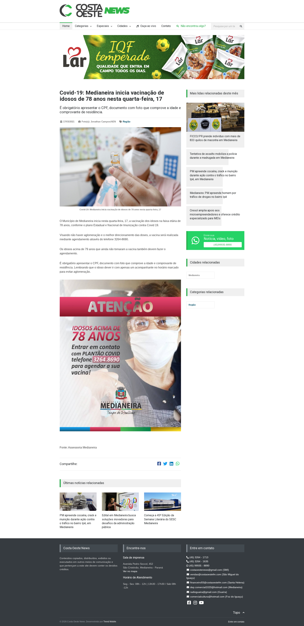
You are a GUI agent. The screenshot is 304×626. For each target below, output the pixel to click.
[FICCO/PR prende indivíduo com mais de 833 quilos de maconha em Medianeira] (215, 117)
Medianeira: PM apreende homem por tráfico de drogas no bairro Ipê (213, 195)
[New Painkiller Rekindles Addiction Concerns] (78, 501)
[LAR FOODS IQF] (152, 56)
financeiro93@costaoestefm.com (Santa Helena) (216, 582)
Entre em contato (236, 622)
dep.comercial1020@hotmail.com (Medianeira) (215, 587)
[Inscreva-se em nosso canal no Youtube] (201, 602)
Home (66, 26)
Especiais (103, 26)
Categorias (81, 26)
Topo (236, 612)
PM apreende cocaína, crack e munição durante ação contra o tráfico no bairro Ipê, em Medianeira (78, 521)
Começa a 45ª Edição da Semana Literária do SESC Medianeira (160, 519)
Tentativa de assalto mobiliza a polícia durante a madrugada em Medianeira (213, 155)
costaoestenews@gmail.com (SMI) (209, 569)
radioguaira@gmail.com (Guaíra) (208, 592)
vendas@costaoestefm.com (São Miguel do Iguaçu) (212, 576)
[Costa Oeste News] (95, 10)
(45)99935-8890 (223, 244)
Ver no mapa (130, 571)
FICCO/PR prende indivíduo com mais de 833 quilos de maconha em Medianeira (215, 138)
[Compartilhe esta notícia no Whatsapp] (177, 464)
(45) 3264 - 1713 (198, 557)
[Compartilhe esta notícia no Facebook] (159, 464)
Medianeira (194, 275)
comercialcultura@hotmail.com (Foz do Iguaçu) (216, 596)
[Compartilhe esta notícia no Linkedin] (171, 464)
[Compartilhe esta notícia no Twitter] (165, 464)
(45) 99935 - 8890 (198, 565)
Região (126, 121)
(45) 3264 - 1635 (198, 561)
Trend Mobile (109, 621)
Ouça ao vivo (148, 26)
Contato (166, 26)
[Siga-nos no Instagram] (195, 602)
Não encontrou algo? (193, 26)
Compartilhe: (68, 464)
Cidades (122, 26)
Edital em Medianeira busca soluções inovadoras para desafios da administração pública (119, 521)
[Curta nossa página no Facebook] (189, 602)
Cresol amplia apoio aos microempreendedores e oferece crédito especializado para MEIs (215, 214)
